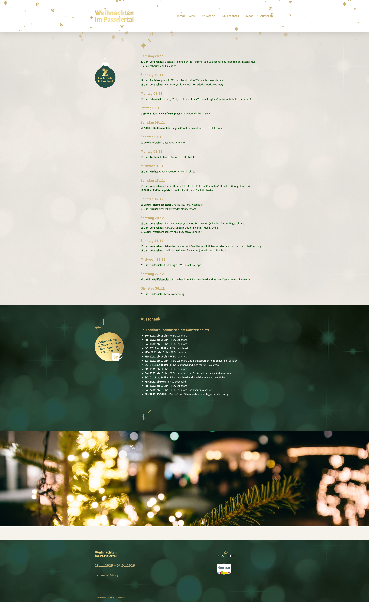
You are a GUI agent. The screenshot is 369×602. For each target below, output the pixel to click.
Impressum (101, 575)
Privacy (114, 575)
